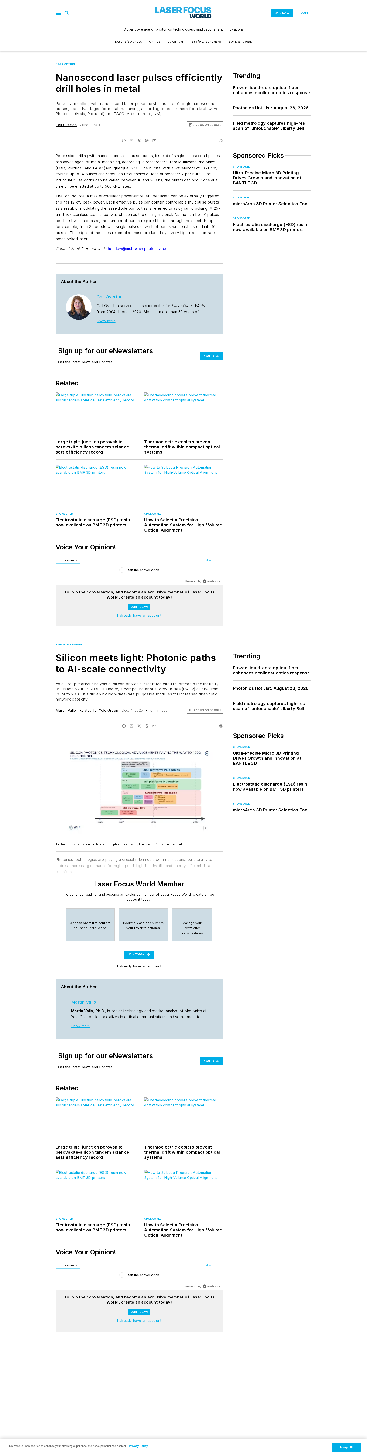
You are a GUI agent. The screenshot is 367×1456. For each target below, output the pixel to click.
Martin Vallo (66, 710)
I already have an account (139, 615)
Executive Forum (69, 644)
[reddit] (147, 140)
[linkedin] (131, 140)
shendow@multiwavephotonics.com (138, 248)
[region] (139, 570)
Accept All (346, 1447)
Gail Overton (66, 125)
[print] (221, 140)
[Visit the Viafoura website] (212, 581)
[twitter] (139, 140)
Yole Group (108, 710)
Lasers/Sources (128, 41)
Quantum (175, 41)
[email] (154, 140)
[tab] (68, 560)
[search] (67, 13)
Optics (155, 41)
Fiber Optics (65, 64)
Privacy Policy (138, 1446)
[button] (59, 13)
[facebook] (124, 140)
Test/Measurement (206, 41)
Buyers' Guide (240, 41)
